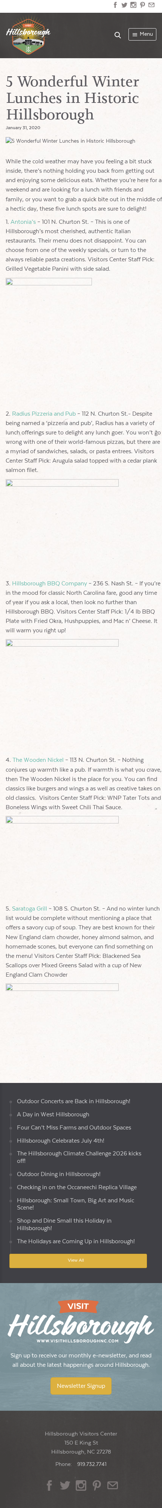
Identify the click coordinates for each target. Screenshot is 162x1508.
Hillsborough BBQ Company (49, 584)
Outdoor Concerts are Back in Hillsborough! (73, 1101)
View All (76, 1260)
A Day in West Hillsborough (53, 1114)
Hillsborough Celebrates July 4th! (60, 1141)
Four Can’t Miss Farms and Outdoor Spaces (74, 1128)
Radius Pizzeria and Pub (44, 414)
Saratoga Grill (29, 909)
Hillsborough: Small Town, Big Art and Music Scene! (75, 1204)
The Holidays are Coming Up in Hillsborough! (76, 1241)
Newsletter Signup (81, 1386)
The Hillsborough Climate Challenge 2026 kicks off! (79, 1157)
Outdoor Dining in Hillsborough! (59, 1174)
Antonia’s (23, 222)
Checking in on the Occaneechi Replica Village (77, 1187)
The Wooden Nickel (38, 760)
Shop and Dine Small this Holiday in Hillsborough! (64, 1225)
